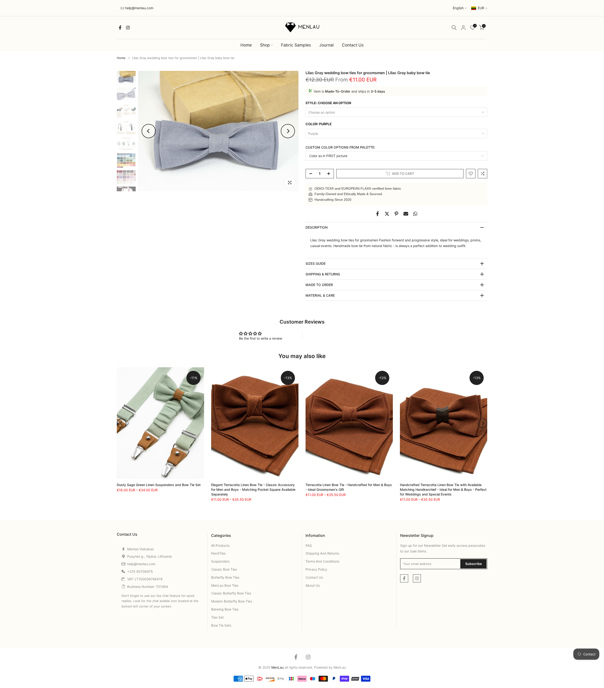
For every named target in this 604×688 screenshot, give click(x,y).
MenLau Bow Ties (224, 585)
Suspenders (220, 561)
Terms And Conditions (322, 561)
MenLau (340, 667)
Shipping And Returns (322, 553)
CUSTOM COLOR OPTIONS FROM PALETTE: (340, 147)
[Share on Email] (405, 213)
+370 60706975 (140, 571)
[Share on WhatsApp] (415, 213)
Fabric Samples (296, 45)
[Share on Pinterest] (396, 213)
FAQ (309, 545)
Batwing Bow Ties (225, 609)
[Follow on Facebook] (120, 27)
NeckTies (218, 553)
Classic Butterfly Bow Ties (231, 593)
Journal (326, 45)
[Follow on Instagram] (128, 27)
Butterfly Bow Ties (225, 577)
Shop (265, 45)
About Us (313, 585)
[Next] (288, 131)
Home (246, 45)
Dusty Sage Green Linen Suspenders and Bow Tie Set (159, 485)
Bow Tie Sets (221, 625)
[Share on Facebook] (377, 213)
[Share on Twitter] (387, 213)
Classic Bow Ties (224, 569)
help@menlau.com (138, 8)
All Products (220, 545)
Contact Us (353, 45)
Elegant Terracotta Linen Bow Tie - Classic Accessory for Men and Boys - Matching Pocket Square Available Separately (253, 489)
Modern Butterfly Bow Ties (231, 601)
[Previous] (149, 131)
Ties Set (217, 617)
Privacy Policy (316, 569)
